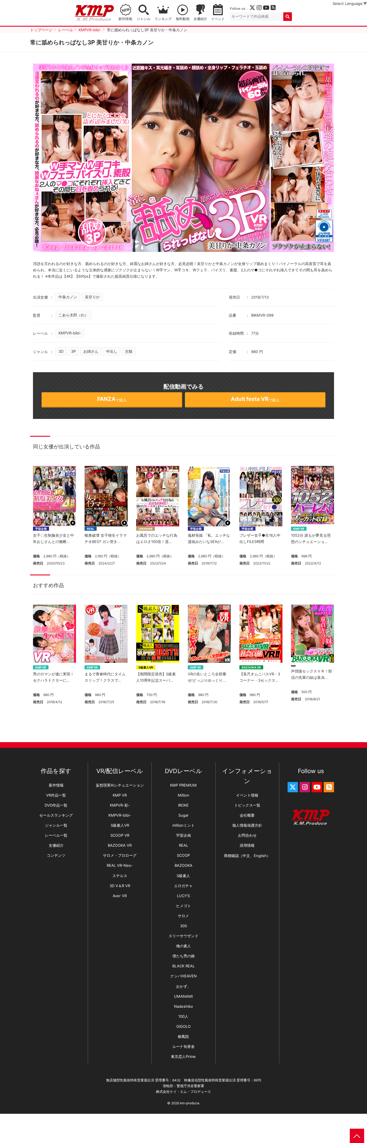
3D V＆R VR (120, 885)
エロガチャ (183, 885)
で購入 (112, 399)
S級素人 (183, 875)
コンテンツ (56, 855)
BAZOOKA (183, 865)
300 (183, 926)
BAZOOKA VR (251, 667)
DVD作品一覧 (56, 805)
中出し (111, 351)
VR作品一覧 (56, 795)
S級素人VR (145, 667)
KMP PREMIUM (183, 785)
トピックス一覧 (247, 805)
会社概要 (247, 815)
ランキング (163, 19)
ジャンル (144, 19)
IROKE (183, 805)
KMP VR (298, 528)
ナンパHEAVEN (183, 976)
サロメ (183, 915)
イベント (218, 19)
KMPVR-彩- (120, 805)
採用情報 (247, 845)
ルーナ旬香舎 (183, 1046)
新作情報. (125, 19)
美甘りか (92, 297)
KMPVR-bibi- (69, 333)
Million (183, 795)
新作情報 (56, 785)
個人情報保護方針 (247, 825)
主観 (128, 351)
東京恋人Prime (183, 1056)
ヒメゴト (183, 905)
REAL (90, 528)
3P (73, 351)
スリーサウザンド (183, 936)
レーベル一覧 (56, 835)
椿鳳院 (183, 1036)
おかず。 (183, 986)
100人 (183, 1016)
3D (60, 351)
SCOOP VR (119, 835)
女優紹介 (200, 19)
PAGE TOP (357, 1136)
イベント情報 (247, 795)
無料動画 (183, 19)
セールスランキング (56, 815)
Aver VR (120, 895)
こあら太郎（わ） (73, 315)
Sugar (183, 815)
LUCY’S (183, 895)
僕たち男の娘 (183, 956)
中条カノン (67, 297)
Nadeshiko (183, 1006)
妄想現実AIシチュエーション (120, 785)
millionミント (183, 825)
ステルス (119, 875)
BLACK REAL (183, 966)
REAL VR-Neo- (120, 865)
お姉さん (90, 351)
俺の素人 (183, 946)
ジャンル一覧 (56, 825)
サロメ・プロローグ (119, 855)
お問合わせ (247, 835)
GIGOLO (183, 1026)
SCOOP (183, 855)
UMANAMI (145, 528)
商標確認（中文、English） (247, 855)
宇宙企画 (41, 528)
